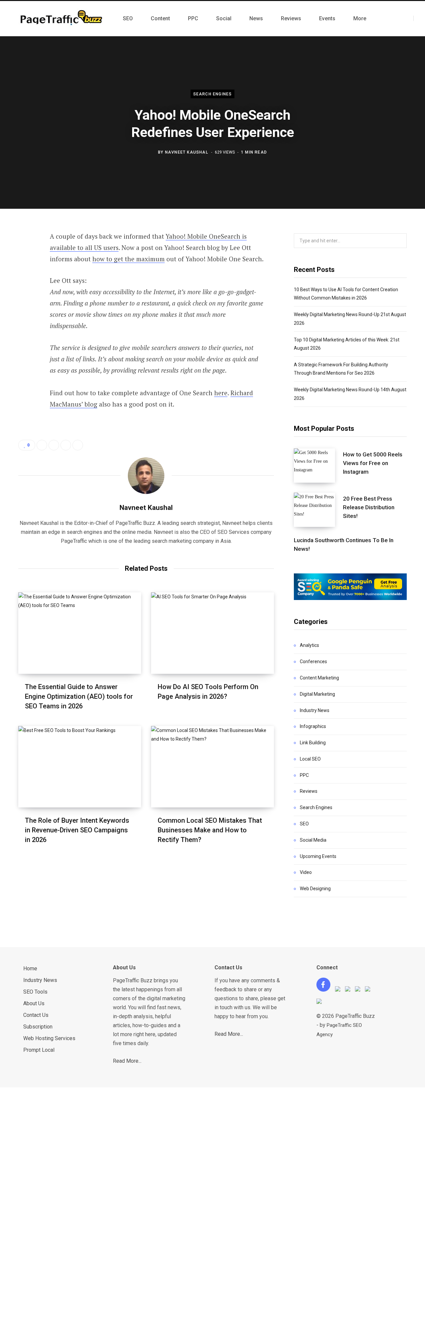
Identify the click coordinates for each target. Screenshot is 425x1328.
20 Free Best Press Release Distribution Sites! (368, 507)
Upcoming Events (318, 856)
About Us (33, 1003)
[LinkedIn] (25, 308)
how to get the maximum (128, 259)
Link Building (313, 742)
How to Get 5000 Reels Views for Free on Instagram (372, 463)
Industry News (314, 710)
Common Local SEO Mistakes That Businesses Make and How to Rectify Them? (210, 830)
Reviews (308, 791)
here (220, 393)
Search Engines (212, 94)
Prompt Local (38, 1050)
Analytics (309, 645)
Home (30, 968)
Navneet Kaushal (186, 152)
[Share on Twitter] (25, 273)
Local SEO (310, 759)
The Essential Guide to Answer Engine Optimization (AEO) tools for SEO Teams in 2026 (79, 696)
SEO (304, 823)
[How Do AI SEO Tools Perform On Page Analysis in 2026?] (212, 633)
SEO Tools (35, 992)
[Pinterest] (25, 291)
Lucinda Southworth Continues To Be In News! (343, 544)
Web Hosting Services (49, 1038)
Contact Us (35, 1015)
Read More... (127, 1061)
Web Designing (315, 888)
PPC (304, 775)
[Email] (25, 326)
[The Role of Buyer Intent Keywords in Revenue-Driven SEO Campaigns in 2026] (79, 766)
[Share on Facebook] (25, 255)
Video (306, 872)
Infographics (313, 726)
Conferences (313, 661)
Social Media (313, 840)
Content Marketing (319, 677)
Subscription (37, 1027)
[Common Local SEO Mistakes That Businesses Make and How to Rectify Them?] (212, 766)
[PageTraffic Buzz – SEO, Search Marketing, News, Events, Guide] (62, 19)
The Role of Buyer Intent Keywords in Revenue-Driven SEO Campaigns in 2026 (77, 830)
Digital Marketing (317, 694)
